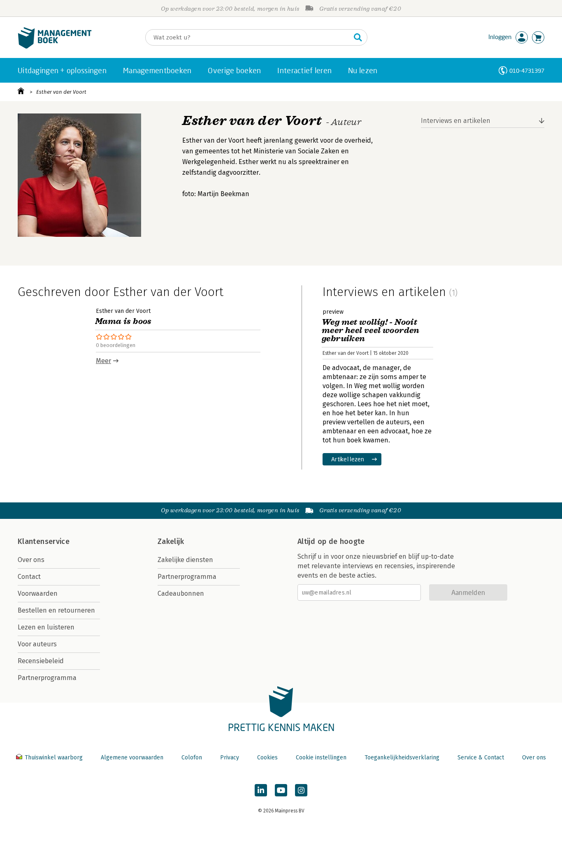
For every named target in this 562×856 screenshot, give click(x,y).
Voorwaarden (38, 593)
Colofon (191, 757)
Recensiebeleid (41, 661)
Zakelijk (171, 541)
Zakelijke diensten (185, 560)
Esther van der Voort (61, 92)
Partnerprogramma (47, 678)
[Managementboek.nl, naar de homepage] (55, 46)
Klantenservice (44, 541)
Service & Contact (480, 757)
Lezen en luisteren (46, 627)
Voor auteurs (37, 644)
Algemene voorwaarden (132, 757)
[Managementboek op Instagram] (301, 790)
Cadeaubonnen (181, 593)
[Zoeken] (358, 37)
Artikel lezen (348, 459)
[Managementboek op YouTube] (281, 790)
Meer (103, 361)
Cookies (267, 757)
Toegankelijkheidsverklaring (402, 757)
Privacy (229, 757)
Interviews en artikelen (455, 121)
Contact (29, 577)
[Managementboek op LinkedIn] (261, 790)
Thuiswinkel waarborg (53, 757)
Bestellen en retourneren (56, 610)
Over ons (31, 560)
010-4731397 (526, 70)
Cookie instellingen (321, 757)
